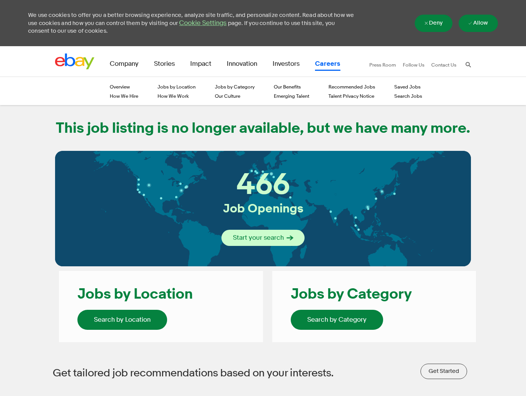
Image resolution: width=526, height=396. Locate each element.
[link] (122, 320)
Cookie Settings (202, 23)
